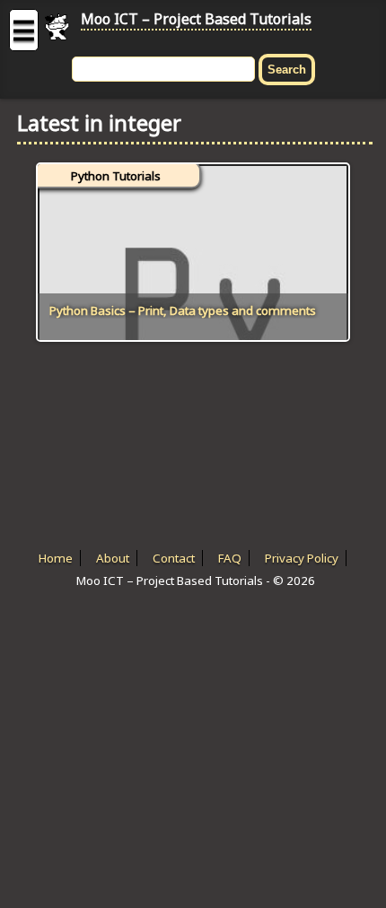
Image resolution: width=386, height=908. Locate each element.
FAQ (229, 558)
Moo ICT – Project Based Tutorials (196, 19)
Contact (174, 558)
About (112, 558)
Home (56, 558)
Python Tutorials (116, 176)
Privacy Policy (301, 558)
